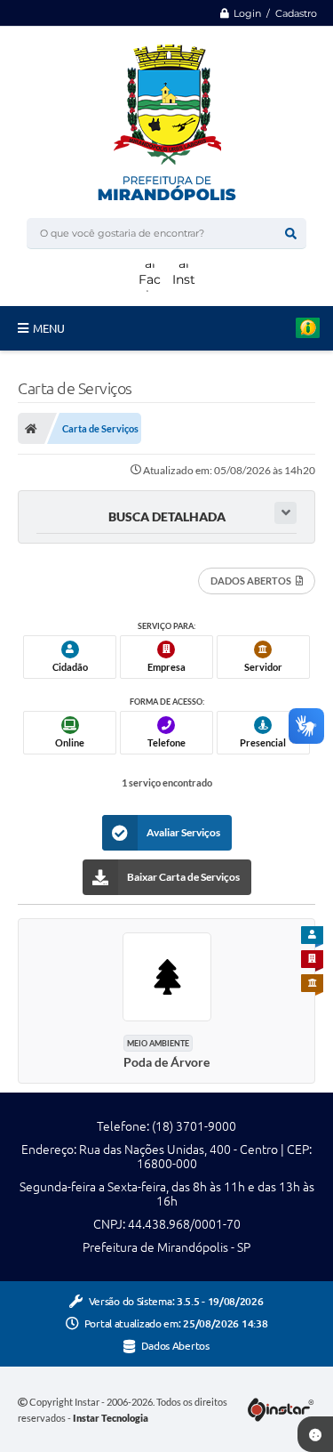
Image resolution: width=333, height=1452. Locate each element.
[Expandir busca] (285, 513)
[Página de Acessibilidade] (287, 38)
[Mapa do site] (256, 38)
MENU (49, 328)
